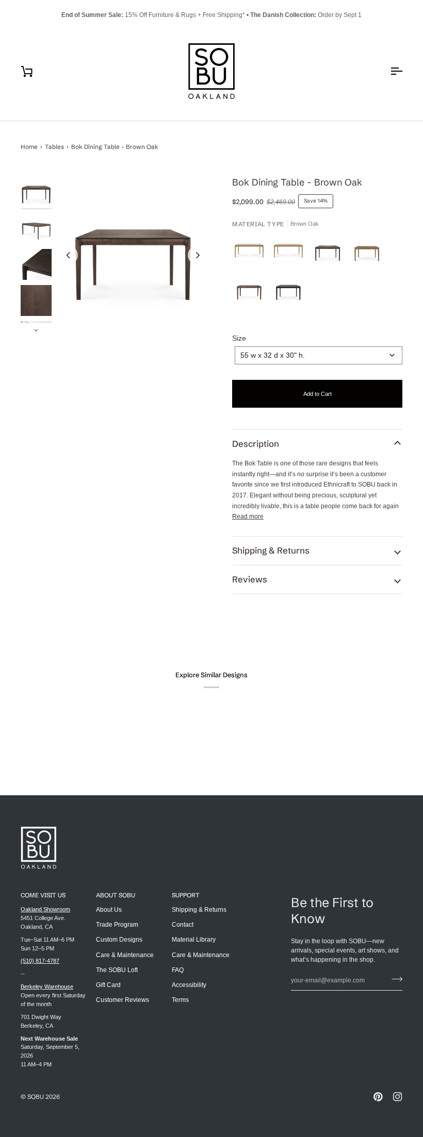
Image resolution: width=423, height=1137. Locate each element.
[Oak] (251, 253)
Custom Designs (119, 939)
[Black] (288, 292)
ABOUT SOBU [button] (115, 895)
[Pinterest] (378, 1096)
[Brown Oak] (330, 253)
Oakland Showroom (45, 909)
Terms (180, 1000)
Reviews (249, 579)
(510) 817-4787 (40, 961)
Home (29, 147)
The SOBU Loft (117, 970)
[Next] (197, 255)
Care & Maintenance (125, 955)
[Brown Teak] (251, 292)
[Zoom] (133, 254)
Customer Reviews (122, 1000)
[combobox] (318, 355)
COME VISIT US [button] (43, 895)
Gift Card (108, 985)
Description (255, 444)
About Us (109, 909)
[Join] (393, 979)
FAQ (178, 970)
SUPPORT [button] (186, 895)
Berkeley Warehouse (47, 986)
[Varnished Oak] (291, 253)
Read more (248, 516)
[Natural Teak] (369, 253)
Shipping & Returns (271, 550)
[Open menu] (386, 71)
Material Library (194, 939)
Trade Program (117, 924)
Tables (54, 147)
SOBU (35, 1096)
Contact (182, 924)
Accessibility (189, 985)
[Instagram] (397, 1096)
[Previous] (68, 255)
